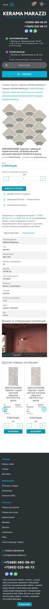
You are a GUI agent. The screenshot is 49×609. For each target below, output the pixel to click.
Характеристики (11, 233)
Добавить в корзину (14, 188)
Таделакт (17, 355)
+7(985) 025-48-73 (35, 26)
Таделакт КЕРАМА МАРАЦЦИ (15, 88)
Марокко (7, 355)
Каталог (14, 85)
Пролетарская (17, 52)
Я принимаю (24, 604)
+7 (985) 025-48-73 (22, 218)
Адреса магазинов (14, 550)
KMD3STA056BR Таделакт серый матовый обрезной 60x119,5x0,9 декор (13, 394)
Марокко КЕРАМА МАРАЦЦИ (32, 85)
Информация (28, 233)
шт (24, 174)
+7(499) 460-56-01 (35, 22)
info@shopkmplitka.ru (15, 555)
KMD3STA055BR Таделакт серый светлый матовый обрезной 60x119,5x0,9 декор (36, 394)
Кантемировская (18, 38)
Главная (5, 85)
